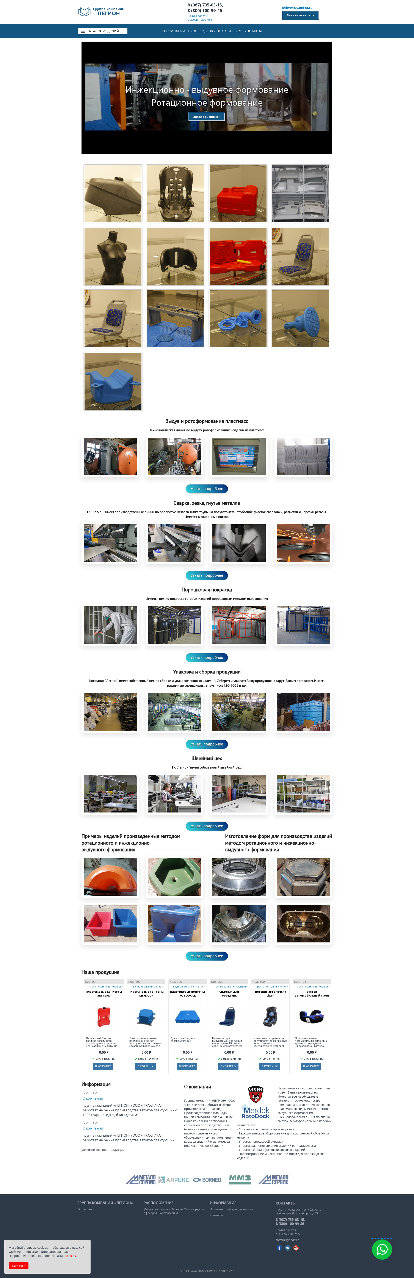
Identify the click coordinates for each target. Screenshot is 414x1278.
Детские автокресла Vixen (270, 993)
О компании (173, 31)
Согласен (18, 1265)
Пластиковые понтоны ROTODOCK (187, 993)
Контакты (253, 31)
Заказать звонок (300, 15)
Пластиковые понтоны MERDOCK (146, 993)
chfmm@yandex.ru (297, 7)
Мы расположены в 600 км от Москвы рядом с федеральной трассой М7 (174, 1211)
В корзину (103, 1066)
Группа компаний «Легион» (106, 986)
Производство (201, 31)
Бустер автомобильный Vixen (312, 993)
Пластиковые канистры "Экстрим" (104, 993)
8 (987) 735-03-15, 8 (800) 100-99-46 (205, 7)
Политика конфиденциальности (231, 1209)
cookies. (71, 1256)
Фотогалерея (229, 31)
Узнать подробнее (207, 489)
